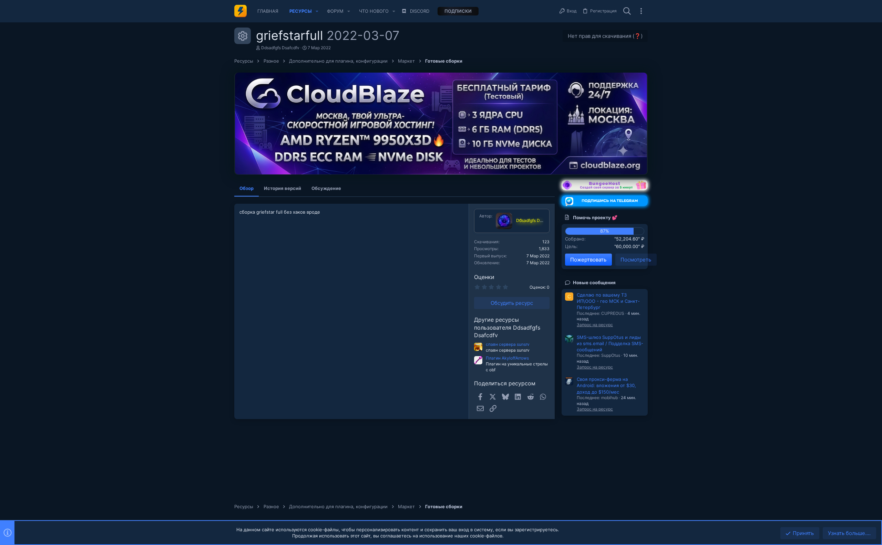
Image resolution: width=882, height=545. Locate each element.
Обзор (246, 188)
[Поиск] (627, 11)
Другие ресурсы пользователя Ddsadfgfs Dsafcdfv (507, 327)
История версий (282, 188)
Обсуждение (326, 188)
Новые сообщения (594, 282)
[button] (316, 11)
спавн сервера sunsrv (508, 344)
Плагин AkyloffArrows (507, 358)
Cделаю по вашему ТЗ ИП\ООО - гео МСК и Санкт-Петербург (608, 301)
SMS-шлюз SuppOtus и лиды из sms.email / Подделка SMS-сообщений (610, 343)
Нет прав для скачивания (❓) (605, 36)
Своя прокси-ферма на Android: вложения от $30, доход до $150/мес (606, 385)
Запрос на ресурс (595, 324)
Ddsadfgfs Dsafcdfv (280, 47)
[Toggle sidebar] (641, 11)
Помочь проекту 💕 (595, 217)
